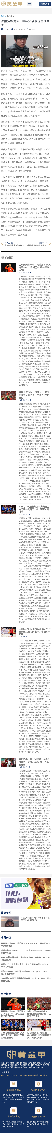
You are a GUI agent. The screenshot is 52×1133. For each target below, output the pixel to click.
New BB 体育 (33, 1075)
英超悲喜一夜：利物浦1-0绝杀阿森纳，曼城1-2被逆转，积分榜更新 (34, 761)
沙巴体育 (43, 1075)
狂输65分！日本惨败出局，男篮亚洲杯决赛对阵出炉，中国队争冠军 (35, 631)
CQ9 (13, 1075)
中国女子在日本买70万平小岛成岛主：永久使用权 (35, 918)
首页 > (3, 16)
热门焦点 (10, 16)
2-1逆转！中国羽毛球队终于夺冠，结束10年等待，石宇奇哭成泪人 (26, 979)
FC (17, 1075)
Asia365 (23, 1075)
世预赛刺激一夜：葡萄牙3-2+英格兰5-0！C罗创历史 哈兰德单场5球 (35, 267)
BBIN (3, 1075)
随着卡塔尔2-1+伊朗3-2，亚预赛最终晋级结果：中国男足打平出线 (34, 395)
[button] (29, 4)
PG (8, 1075)
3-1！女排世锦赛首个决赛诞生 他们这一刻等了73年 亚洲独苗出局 (34, 509)
